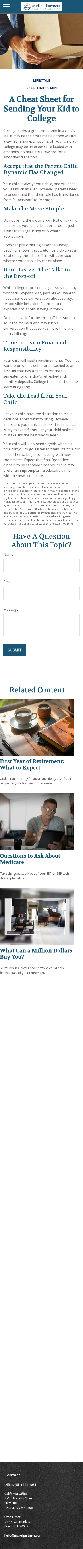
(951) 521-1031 (25, 1484)
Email (7, 581)
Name (8, 554)
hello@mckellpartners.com (23, 1535)
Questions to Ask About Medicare (30, 859)
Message (10, 609)
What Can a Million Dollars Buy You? (36, 954)
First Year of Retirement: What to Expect (32, 764)
